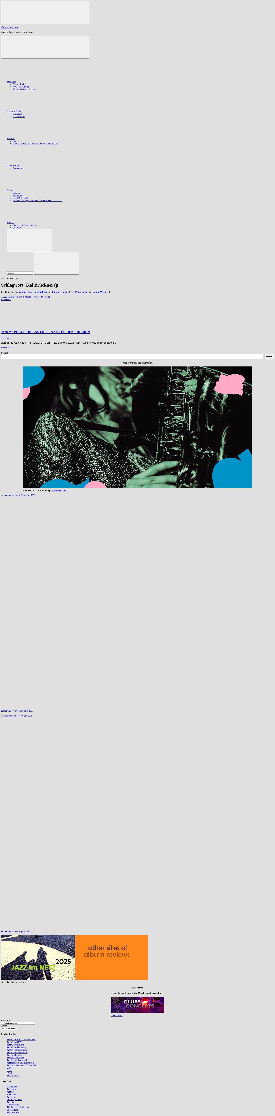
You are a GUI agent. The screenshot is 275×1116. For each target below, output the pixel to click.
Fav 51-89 (17, 195)
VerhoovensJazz (9, 27)
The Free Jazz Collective (18, 1107)
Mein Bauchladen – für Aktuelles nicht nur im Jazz (35, 143)
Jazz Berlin (6, 338)
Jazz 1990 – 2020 (21, 198)
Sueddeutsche (13, 1110)
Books (15, 141)
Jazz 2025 (11, 81)
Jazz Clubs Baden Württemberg (21, 1039)
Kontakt (10, 222)
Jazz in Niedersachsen (17, 1050)
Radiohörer (12, 1086)
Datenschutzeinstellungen (24, 225)
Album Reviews (20, 84)
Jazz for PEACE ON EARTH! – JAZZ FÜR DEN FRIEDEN (45, 332)
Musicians (17, 114)
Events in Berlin (14, 111)
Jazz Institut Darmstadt (17, 1060)
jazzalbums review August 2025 (15, 931)
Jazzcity (10, 1102)
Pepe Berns (81, 292)
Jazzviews (11, 1097)
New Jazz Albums (21, 87)
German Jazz (18, 168)
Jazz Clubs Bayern (15, 1045)
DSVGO (17, 227)
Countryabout (13, 165)
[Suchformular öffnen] (29, 240)
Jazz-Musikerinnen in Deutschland (22, 1065)
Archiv (4, 1025)
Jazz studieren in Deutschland (20, 1063)
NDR (9, 1070)
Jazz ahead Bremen (15, 1057)
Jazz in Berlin (19, 116)
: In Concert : (117, 1015)
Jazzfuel (10, 1092)
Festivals (11, 138)
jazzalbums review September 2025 (17, 711)
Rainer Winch (100, 292)
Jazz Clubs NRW (14, 1042)
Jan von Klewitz (60, 292)
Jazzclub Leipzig (14, 1055)
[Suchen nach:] (20, 273)
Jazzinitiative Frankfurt (17, 1052)
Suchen (4, 353)
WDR (9, 1068)
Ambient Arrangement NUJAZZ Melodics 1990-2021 (37, 200)
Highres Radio (13, 1104)
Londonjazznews (14, 1099)
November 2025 (59, 490)
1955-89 (16, 193)
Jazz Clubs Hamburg (16, 1047)
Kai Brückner (40, 292)
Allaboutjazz (12, 1094)
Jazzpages (11, 1089)
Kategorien (6, 1020)
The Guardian (13, 1112)
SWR (9, 1073)
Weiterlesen (6, 347)
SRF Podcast (13, 1075)
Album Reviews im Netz (24, 89)
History (10, 190)
